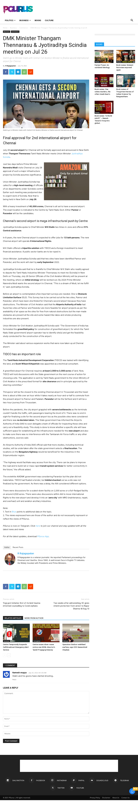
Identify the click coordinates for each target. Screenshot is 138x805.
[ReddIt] (30, 72)
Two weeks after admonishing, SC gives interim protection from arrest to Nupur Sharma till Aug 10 (71, 606)
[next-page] (9, 655)
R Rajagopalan (10, 66)
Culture (49, 20)
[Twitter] (12, 72)
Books (38, 20)
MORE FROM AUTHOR (34, 618)
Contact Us (125, 797)
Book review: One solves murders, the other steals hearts (102, 91)
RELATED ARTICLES (13, 618)
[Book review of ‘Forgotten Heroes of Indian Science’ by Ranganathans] (125, 80)
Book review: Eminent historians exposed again (124, 67)
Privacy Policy (95, 797)
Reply (14, 679)
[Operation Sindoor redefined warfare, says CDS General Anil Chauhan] (75, 633)
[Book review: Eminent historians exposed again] (125, 56)
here (38, 526)
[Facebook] (5, 72)
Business (24, 20)
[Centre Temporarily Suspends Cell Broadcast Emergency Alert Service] (16, 633)
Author (6, 547)
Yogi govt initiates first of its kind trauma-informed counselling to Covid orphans (22, 604)
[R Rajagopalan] (10, 559)
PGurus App (43, 536)
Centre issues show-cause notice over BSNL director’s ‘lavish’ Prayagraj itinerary (44, 647)
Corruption (36, 641)
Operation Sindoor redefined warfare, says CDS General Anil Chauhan (74, 647)
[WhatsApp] (24, 72)
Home (5, 28)
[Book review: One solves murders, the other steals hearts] (104, 80)
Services (6, 641)
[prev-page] (4, 655)
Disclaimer (106, 797)
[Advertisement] (86, 10)
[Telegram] (18, 72)
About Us (115, 797)
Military (65, 641)
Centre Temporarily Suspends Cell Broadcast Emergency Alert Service (16, 647)
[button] (132, 20)
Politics (9, 20)
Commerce (23, 28)
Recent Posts (18, 547)
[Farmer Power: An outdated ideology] (104, 56)
